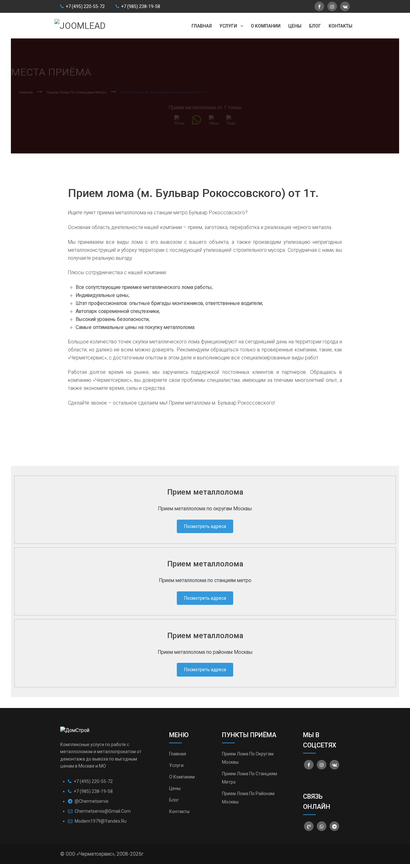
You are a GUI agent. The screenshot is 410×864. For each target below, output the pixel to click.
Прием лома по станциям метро (249, 778)
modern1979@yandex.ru (101, 821)
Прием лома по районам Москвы (248, 797)
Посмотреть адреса (205, 526)
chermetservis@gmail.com (103, 811)
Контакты (179, 811)
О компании (182, 776)
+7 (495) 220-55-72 (85, 6)
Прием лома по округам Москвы (248, 758)
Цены (175, 788)
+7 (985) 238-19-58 (140, 6)
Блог (174, 799)
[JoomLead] (80, 25)
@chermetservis (91, 801)
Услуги (176, 765)
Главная (177, 753)
